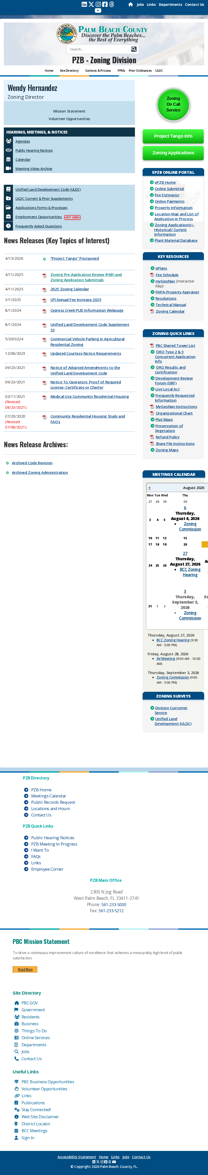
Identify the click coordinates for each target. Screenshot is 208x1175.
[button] (134, 49)
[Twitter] (91, 4)
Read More (25, 969)
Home (103, 1157)
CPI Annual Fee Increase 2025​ (75, 299)
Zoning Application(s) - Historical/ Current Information (174, 229)
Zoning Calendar (170, 311)
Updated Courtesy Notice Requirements (85, 353)
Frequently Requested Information (175, 398)
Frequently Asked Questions (38, 226)
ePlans (161, 268)
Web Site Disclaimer (40, 1117)
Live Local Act (167, 388)
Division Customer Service (171, 710)
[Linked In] (84, 4)
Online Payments (170, 201)
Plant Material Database (176, 240)
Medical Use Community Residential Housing (89, 396)
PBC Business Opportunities (47, 1082)
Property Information (174, 207)
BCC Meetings (34, 1130)
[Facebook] (105, 4)
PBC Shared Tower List (175, 345)
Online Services (35, 1037)
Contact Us (194, 4)
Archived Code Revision (32, 462)
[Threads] (111, 4)
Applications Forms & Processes (41, 207)
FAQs (35, 856)
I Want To (39, 850)
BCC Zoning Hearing (190, 572)
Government (33, 1010)
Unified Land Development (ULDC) (173, 721)
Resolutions (166, 298)
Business (29, 1024)
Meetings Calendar (48, 796)
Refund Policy (168, 436)
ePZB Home (165, 182)
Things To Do (34, 1031)
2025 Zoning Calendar (69, 288)
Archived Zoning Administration (40, 472)
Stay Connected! (36, 1109)
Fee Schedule (167, 274)
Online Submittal (169, 188)
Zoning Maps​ (167, 449)
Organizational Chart (174, 413)
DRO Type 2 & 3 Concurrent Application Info (175, 356)
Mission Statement (69, 111)
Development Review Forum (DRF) (174, 380)
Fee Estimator (167, 194)
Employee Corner (46, 869)
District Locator (35, 1124)
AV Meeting (166, 658)
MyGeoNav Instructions (176, 406)
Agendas (22, 141)
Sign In (27, 1138)
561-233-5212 (111, 910)
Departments (170, 4)
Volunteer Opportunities (69, 118)
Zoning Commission (190, 526)
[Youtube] (98, 10)
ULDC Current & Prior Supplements (44, 198)
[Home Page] (131, 4)
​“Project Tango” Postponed (74, 258)
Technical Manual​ (170, 304)
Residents (30, 1017)
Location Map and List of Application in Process (176, 216)
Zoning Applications (173, 152)
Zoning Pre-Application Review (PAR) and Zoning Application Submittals (86, 277)
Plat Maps (164, 419)
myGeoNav (165, 281)
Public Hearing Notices (34, 150)
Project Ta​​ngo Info (173, 136)
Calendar (22, 159)
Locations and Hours (50, 808)
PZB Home (40, 790)
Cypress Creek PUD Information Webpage (87, 310)
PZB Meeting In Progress (53, 844)
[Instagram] (98, 4)
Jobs (140, 4)
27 (185, 553)
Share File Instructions (175, 443)
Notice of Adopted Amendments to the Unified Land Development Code (85, 370)
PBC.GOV (29, 1003)
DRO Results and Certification (170, 370)
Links (151, 4)
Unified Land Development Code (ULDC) (47, 189)
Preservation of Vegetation (169, 428)
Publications (33, 1103)
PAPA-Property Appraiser (177, 291)
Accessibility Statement (77, 1157)
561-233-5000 (113, 904)
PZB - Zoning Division (104, 59)
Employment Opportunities (38, 216)
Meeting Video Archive (33, 168)
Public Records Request (52, 802)
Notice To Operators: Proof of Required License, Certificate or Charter (85, 384)
